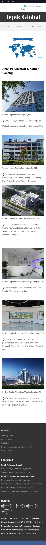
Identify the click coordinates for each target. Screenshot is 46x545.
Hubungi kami (6, 439)
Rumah (6, 26)
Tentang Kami (20, 26)
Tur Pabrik (5, 443)
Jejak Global (36, 26)
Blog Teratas (6, 450)
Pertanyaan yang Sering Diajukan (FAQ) (16, 447)
